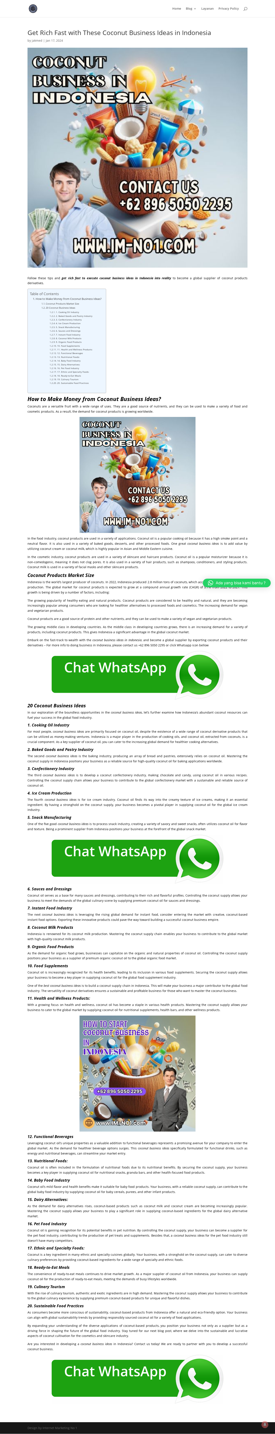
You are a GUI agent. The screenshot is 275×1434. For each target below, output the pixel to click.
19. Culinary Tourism (67, 379)
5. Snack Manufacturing (68, 327)
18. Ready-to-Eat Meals (69, 375)
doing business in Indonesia (90, 645)
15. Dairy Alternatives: (68, 364)
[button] (237, 583)
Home (176, 9)
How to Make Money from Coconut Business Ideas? (69, 299)
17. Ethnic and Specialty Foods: (73, 371)
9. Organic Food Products (69, 341)
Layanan (207, 9)
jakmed (37, 40)
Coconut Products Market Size (62, 303)
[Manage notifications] (264, 1424)
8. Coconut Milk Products (68, 338)
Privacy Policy (228, 9)
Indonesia (135, 640)
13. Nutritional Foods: (68, 356)
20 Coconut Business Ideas (60, 307)
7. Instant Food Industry (68, 334)
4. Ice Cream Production (68, 323)
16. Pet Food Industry (68, 368)
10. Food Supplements (68, 345)
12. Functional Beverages (70, 353)
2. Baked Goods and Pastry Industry (74, 315)
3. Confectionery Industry (69, 319)
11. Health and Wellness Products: (75, 349)
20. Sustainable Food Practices (73, 382)
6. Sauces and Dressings (68, 330)
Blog (189, 9)
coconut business (111, 278)
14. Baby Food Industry (69, 360)
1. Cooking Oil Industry (67, 312)
